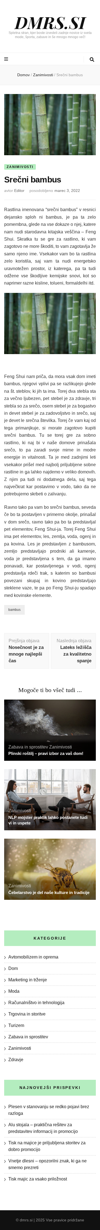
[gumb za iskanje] (92, 59)
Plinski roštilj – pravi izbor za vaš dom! (45, 753)
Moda (13, 991)
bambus (14, 610)
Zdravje (15, 1059)
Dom (13, 968)
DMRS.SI (50, 22)
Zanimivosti (20, 167)
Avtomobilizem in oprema (33, 957)
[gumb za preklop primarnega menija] (6, 59)
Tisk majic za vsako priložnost (37, 1179)
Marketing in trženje (27, 979)
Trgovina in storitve (27, 1014)
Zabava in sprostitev (28, 747)
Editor (19, 190)
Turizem (16, 1025)
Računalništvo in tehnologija (36, 1002)
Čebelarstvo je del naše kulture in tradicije (48, 892)
